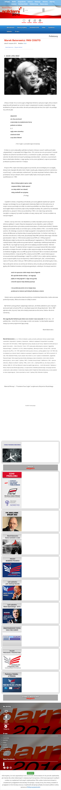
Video (43, 27)
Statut (4, 742)
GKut (25, 43)
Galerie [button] (9, 31)
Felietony (53, 36)
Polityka (7, 2)
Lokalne (13, 4)
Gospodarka (22, 2)
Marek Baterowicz (9, 47)
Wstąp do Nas (6, 749)
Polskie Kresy (34, 4)
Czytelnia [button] (51, 27)
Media (14, 2)
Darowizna (6, 751)
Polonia (52, 2)
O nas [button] (17, 31)
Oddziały (5, 747)
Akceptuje (30, 773)
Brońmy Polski (23, 4)
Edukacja (38, 2)
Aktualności (10, 27)
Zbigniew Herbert (18, 47)
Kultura (30, 2)
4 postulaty (6, 738)
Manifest (5, 740)
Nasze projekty (22, 27)
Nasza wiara (44, 4)
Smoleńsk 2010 (34, 27)
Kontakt (5, 754)
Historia (45, 2)
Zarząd (5, 745)
